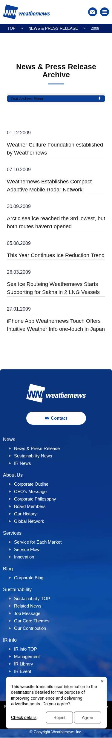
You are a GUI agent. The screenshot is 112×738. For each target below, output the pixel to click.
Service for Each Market (38, 542)
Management (27, 656)
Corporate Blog (28, 577)
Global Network (29, 521)
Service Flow (26, 549)
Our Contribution (30, 628)
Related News (28, 605)
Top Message (27, 613)
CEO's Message (30, 491)
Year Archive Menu (26, 98)
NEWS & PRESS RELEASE (53, 28)
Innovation (24, 556)
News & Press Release (37, 448)
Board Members (30, 506)
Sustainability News (33, 455)
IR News (22, 463)
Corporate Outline (31, 484)
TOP (11, 28)
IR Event (22, 671)
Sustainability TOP (32, 598)
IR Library (23, 663)
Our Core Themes (32, 620)
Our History (25, 513)
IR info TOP (25, 649)
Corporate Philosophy (35, 498)
